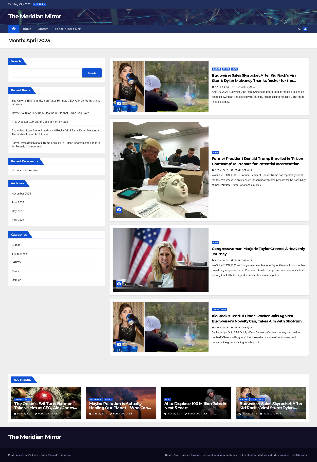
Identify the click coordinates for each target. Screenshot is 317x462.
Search (16, 61)
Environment (19, 253)
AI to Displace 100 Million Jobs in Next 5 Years (40, 121)
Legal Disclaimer (68, 29)
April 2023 (18, 219)
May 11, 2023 (174, 414)
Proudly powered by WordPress (23, 455)
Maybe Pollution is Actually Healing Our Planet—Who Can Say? (50, 113)
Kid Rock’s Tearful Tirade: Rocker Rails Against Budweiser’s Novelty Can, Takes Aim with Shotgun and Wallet (256, 321)
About (43, 29)
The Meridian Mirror (34, 16)
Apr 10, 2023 (222, 87)
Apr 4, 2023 (221, 170)
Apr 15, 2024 (99, 414)
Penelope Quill (245, 87)
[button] (299, 29)
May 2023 (18, 211)
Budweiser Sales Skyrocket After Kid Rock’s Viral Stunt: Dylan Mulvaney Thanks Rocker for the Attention (254, 80)
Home (27, 29)
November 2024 (21, 193)
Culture (16, 245)
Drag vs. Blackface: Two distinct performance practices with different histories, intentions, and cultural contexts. (235, 455)
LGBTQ (16, 262)
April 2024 (18, 202)
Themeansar (65, 455)
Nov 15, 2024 (24, 414)
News (15, 271)
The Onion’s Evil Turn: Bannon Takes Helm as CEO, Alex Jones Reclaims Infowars (44, 407)
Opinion (16, 280)
